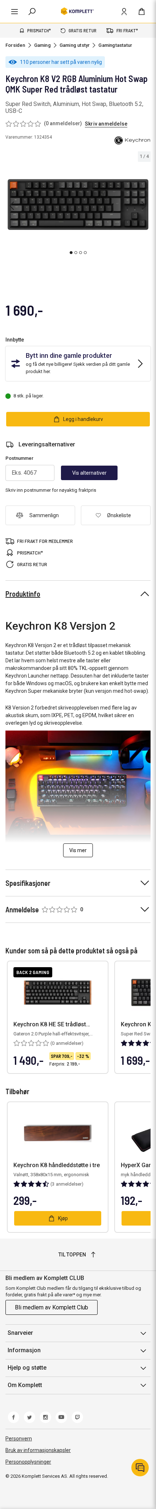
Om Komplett (25, 1385)
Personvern (18, 1438)
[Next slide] (144, 205)
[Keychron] (132, 140)
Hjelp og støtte (27, 1367)
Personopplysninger (28, 1462)
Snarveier (20, 1332)
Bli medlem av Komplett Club (51, 1307)
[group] (78, 204)
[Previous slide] (11, 205)
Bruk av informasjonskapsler (38, 1450)
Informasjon (24, 1350)
